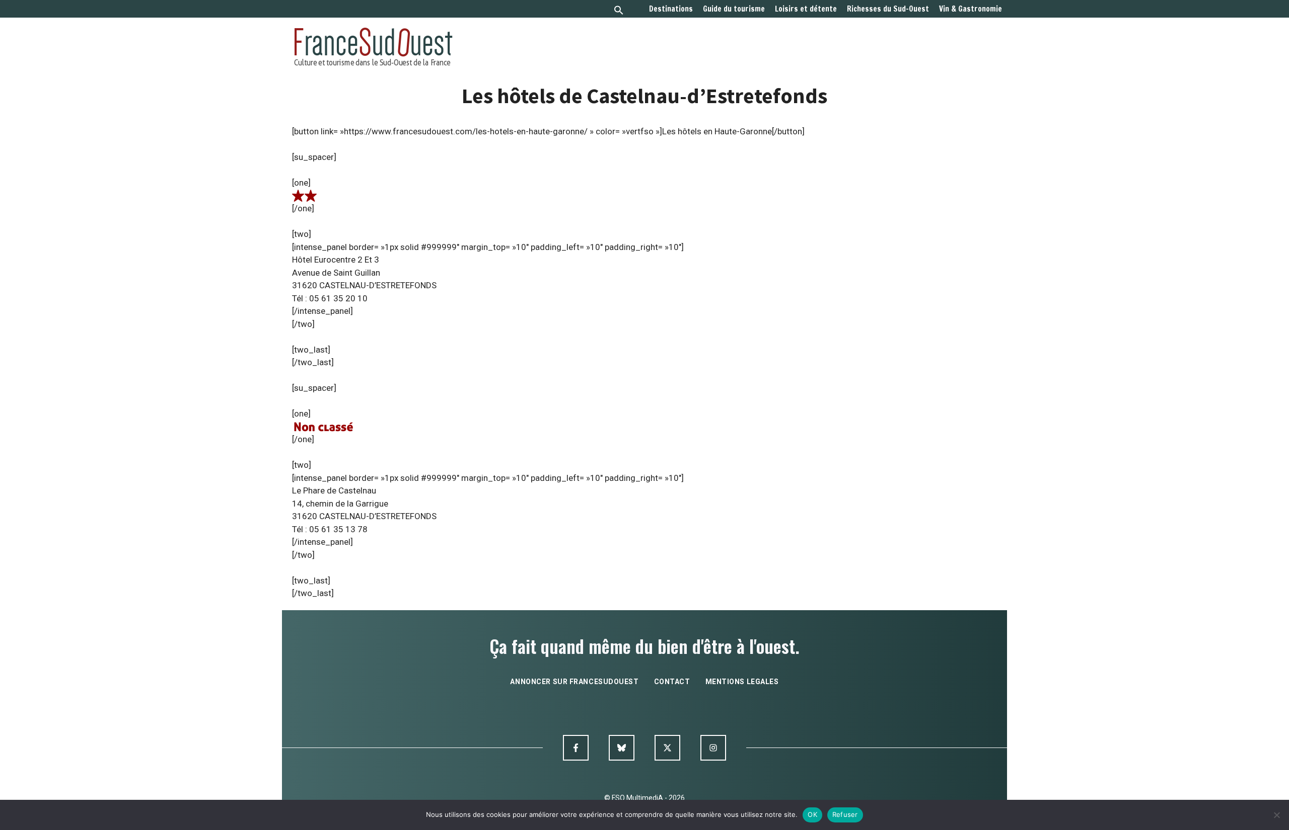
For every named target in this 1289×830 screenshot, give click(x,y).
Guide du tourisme (734, 9)
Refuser (845, 814)
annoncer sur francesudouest (574, 682)
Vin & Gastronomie (970, 9)
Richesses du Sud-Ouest (888, 9)
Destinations (671, 9)
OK (812, 814)
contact (672, 682)
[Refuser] (1276, 815)
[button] (619, 11)
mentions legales (742, 682)
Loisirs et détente (806, 9)
